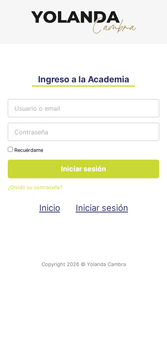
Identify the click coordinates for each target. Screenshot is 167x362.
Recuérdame (28, 150)
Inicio (49, 208)
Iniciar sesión (102, 208)
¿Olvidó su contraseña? (35, 187)
